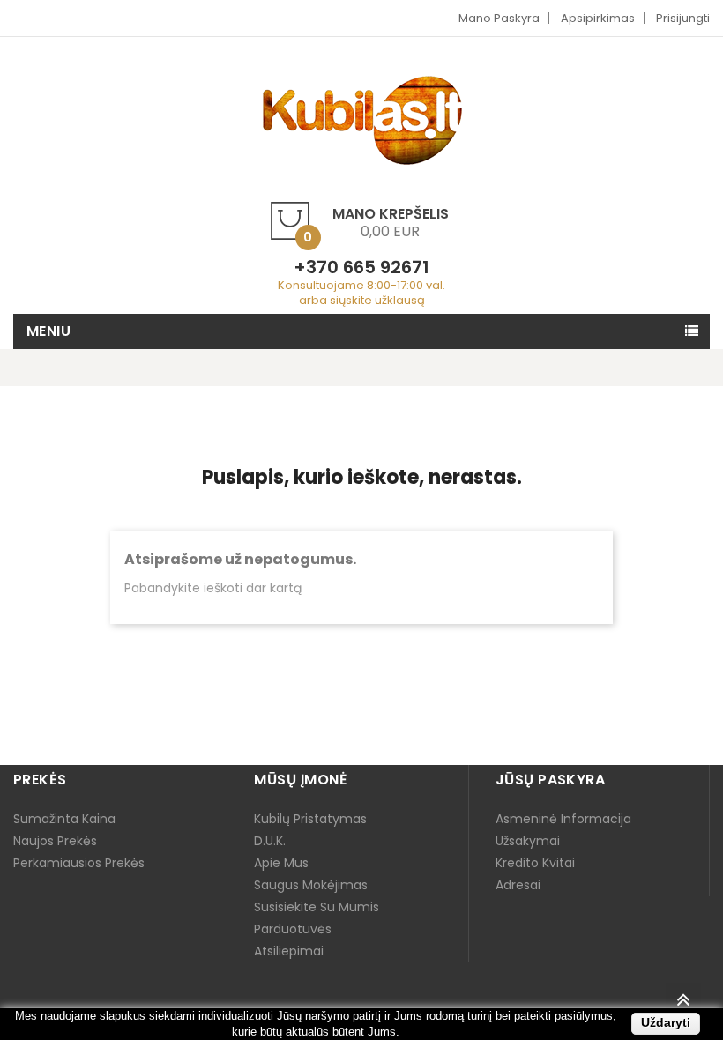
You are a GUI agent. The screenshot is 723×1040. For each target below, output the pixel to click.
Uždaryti (665, 1022)
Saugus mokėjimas (311, 885)
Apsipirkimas (598, 18)
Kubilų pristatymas (310, 819)
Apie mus (281, 863)
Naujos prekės (55, 841)
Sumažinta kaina (64, 819)
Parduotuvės (293, 929)
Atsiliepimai (289, 951)
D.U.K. (270, 841)
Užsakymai (528, 841)
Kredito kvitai (535, 863)
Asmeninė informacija (563, 819)
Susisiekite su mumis (316, 907)
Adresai (518, 885)
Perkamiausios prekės (79, 863)
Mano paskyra (499, 18)
